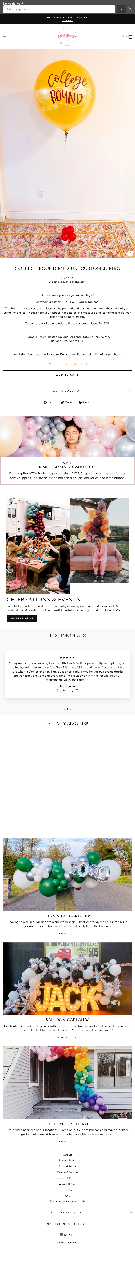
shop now (67, 933)
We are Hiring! (67, 1183)
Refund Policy (67, 1166)
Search (67, 1154)
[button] (129, 9)
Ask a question (67, 390)
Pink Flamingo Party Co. (66, 1224)
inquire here (67, 1037)
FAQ (67, 1195)
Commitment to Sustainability (67, 1201)
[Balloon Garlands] (67, 978)
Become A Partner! (67, 1178)
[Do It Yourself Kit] (67, 1082)
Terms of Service (67, 1172)
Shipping (54, 281)
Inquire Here (22, 618)
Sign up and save (66, 1212)
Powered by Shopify (67, 1242)
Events (67, 1189)
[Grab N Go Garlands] (67, 874)
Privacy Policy (67, 1160)
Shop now (67, 1141)
